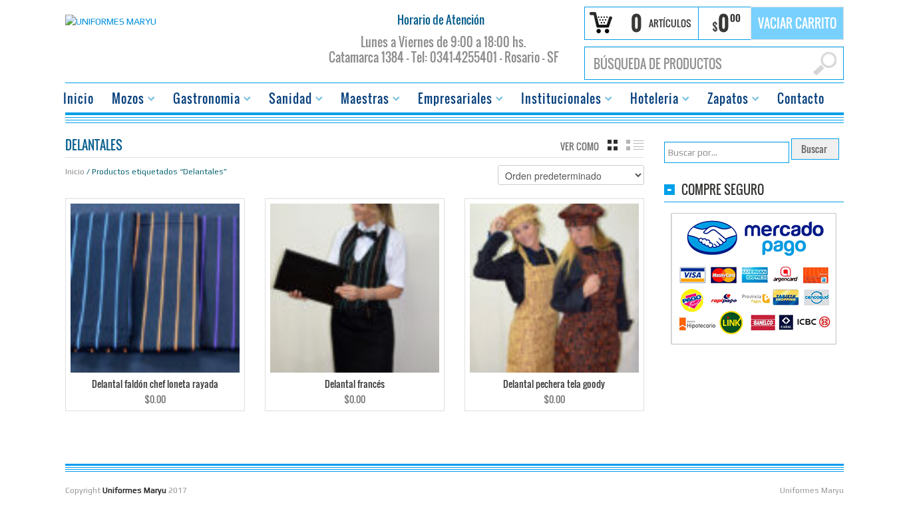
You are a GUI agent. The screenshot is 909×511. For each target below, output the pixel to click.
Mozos (124, 100)
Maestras (361, 100)
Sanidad (286, 100)
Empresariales (451, 100)
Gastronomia (202, 100)
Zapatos (724, 100)
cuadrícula (613, 145)
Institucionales (557, 100)
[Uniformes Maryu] (110, 20)
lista (635, 145)
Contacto (800, 98)
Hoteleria (650, 100)
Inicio (78, 98)
